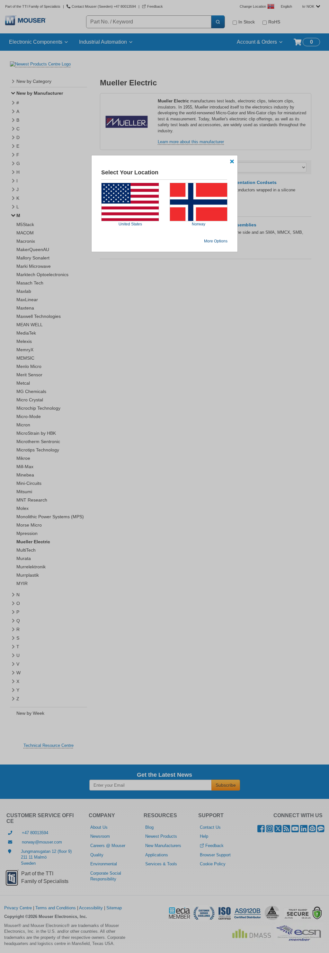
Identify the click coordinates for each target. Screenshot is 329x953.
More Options (215, 241)
